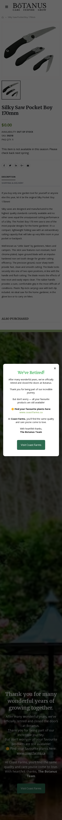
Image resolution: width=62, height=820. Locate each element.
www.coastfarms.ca (31, 412)
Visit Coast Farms (31, 445)
